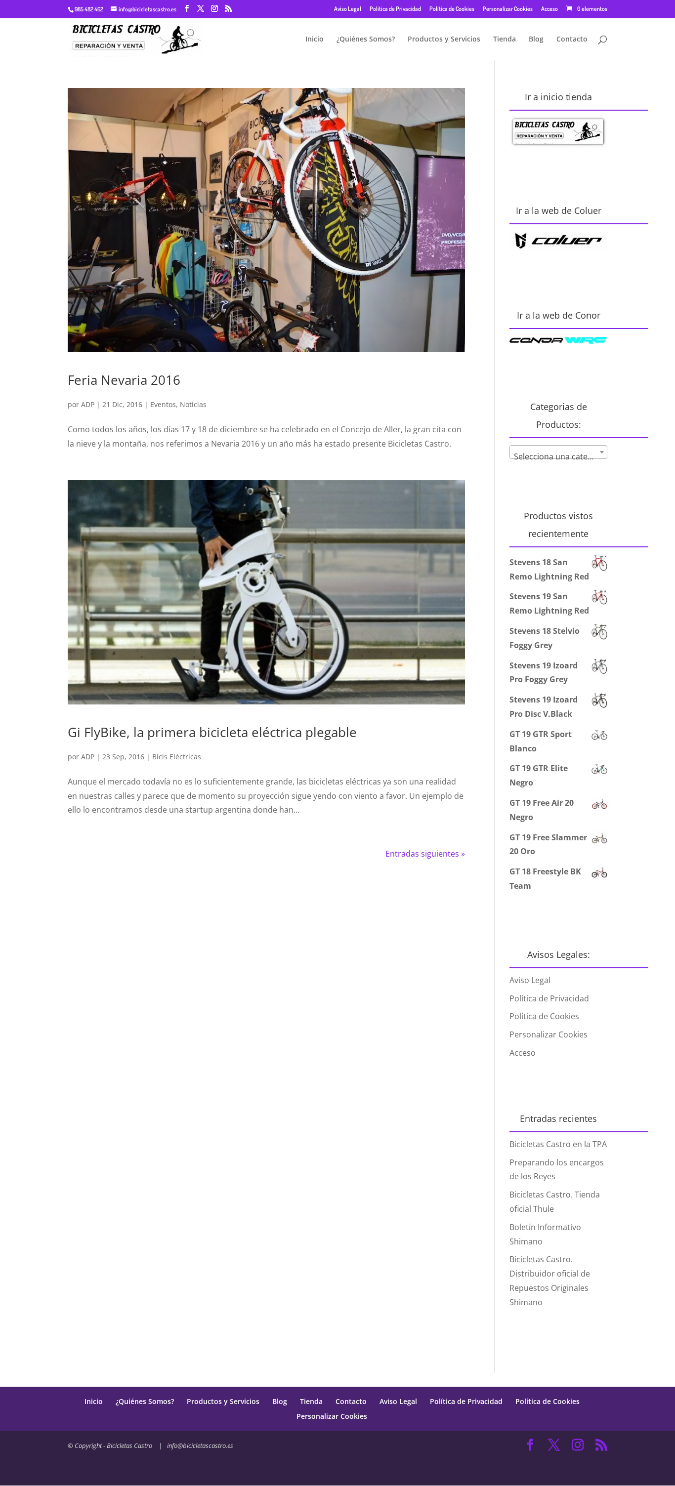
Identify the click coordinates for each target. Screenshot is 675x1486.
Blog (536, 39)
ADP (87, 404)
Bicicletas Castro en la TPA (558, 1144)
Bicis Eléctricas (176, 756)
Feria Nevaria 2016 (124, 380)
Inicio (314, 39)
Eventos (163, 404)
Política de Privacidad (395, 8)
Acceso (549, 8)
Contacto (572, 39)
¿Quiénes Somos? (366, 39)
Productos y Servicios (444, 39)
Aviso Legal (347, 8)
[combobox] (558, 452)
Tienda (504, 39)
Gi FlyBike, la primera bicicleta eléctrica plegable (212, 732)
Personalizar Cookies (508, 8)
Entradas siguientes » (425, 853)
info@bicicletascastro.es (200, 1445)
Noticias (193, 404)
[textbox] (558, 456)
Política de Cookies (451, 8)
